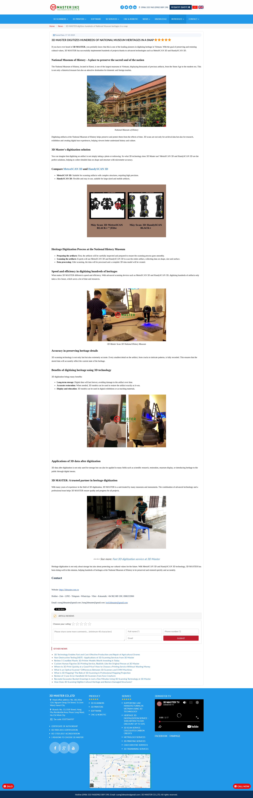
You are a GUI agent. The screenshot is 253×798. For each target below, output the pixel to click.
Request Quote (179, 7)
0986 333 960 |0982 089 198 (154, 7)
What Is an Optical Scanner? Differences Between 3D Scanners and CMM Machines (93, 669)
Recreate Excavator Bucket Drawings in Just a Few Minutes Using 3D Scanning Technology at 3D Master (102, 679)
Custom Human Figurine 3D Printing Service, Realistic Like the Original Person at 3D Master (96, 663)
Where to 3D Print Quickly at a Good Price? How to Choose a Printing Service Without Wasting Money (102, 666)
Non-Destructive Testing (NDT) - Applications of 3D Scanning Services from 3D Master (94, 657)
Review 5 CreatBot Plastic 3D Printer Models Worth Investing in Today (86, 660)
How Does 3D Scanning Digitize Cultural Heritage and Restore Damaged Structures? (93, 682)
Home (52, 26)
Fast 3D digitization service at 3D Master (136, 559)
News (145, 19)
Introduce (176, 19)
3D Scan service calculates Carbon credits (134, 730)
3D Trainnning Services (136, 749)
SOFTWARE (96, 19)
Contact (193, 19)
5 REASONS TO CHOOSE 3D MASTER (67, 737)
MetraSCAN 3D (72, 169)
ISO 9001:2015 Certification (64, 730)
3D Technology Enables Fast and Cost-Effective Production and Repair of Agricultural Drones (97, 654)
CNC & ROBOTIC (131, 19)
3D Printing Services (134, 741)
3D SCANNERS (59, 19)
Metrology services (134, 737)
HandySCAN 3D (98, 169)
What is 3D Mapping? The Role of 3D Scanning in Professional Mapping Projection (92, 672)
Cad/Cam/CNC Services (136, 745)
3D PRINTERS (78, 19)
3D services (111, 19)
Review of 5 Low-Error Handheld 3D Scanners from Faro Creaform (85, 676)
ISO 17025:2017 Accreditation (65, 733)
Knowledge (161, 19)
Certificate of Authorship (64, 726)
